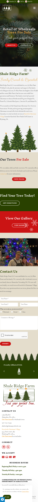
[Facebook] (4, 447)
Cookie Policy (25, 492)
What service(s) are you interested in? (11, 309)
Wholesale (6, 312)
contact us (3, 174)
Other (23, 312)
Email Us (30, 1)
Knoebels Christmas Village (11, 429)
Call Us (22, 1)
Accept (7, 497)
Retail (15, 312)
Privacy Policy (33, 498)
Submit (5, 343)
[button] (11, 45)
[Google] (8, 447)
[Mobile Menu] (34, 8)
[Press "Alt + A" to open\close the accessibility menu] (2, 499)
